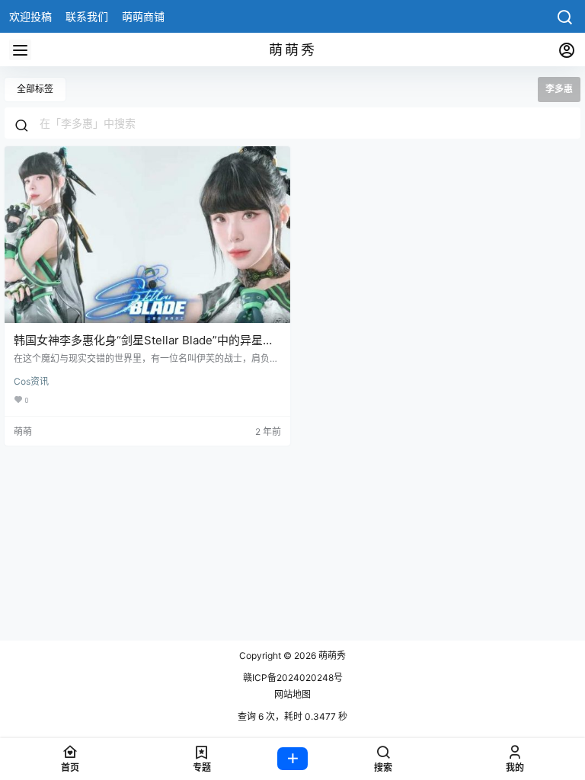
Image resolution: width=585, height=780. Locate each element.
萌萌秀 (331, 655)
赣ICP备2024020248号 (293, 677)
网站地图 (292, 694)
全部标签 (35, 88)
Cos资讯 (31, 381)
